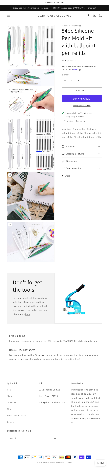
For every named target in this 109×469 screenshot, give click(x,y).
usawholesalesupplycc (50, 462)
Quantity (65, 75)
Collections (12, 402)
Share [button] (67, 176)
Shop (9, 396)
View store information (74, 121)
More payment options (82, 105)
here (27, 314)
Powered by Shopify (65, 462)
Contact (10, 422)
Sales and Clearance (16, 415)
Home (9, 389)
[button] (8, 15)
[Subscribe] (55, 438)
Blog (9, 409)
